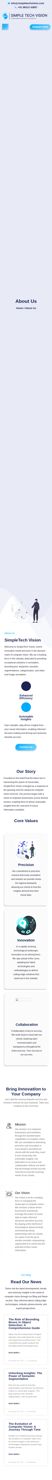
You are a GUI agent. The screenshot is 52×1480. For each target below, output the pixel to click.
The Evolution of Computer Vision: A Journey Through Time (25, 1426)
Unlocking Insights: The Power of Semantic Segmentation (25, 1375)
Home (19, 308)
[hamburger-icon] (5, 26)
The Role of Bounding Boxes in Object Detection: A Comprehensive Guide (24, 1324)
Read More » (14, 1353)
